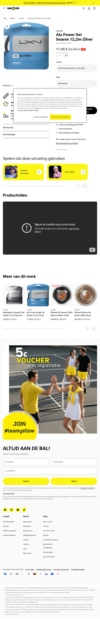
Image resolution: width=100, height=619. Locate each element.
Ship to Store (27, 553)
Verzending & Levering (50, 540)
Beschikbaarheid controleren (67, 143)
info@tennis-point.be (87, 488)
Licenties (6, 526)
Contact (46, 526)
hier (37, 108)
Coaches (26, 544)
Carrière (25, 540)
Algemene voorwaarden (61, 569)
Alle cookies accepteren (60, 117)
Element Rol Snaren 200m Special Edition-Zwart (61, 314)
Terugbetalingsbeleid (78, 569)
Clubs (25, 549)
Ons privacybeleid (9, 493)
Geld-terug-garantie (9, 531)
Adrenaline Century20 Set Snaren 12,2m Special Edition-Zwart (14, 314)
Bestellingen (27, 526)
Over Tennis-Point (49, 531)
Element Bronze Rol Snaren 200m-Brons (82, 314)
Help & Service (27, 522)
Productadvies (48, 552)
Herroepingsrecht (8, 522)
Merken (12, 18)
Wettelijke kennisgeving (44, 569)
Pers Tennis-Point (49, 557)
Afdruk (36, 110)
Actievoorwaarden (12, 614)
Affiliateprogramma (29, 535)
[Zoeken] (83, 8)
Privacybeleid (30, 569)
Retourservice (27, 531)
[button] (4, 8)
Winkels (45, 535)
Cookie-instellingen (9, 535)
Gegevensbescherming (26, 110)
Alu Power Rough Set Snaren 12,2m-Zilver (36, 314)
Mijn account (47, 522)
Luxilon (21, 18)
